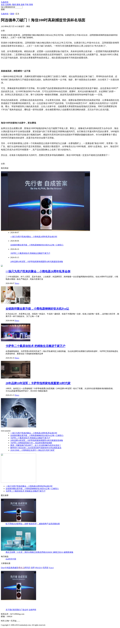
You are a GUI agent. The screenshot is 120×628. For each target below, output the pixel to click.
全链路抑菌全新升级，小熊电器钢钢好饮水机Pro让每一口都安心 (37, 245)
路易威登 (14, 568)
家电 (18, 5)
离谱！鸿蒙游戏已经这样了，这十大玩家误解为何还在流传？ (35, 445)
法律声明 (32, 610)
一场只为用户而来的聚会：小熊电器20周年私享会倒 (38, 271)
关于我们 (9, 610)
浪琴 (33, 568)
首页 (3, 5)
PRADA (39, 568)
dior (7, 559)
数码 (14, 5)
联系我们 (17, 610)
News (17, 283)
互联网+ (8, 5)
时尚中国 (12, 559)
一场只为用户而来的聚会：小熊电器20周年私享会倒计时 (33, 237)
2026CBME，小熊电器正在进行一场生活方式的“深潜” (32, 450)
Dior (2, 568)
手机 (27, 5)
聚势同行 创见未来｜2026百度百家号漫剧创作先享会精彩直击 (35, 448)
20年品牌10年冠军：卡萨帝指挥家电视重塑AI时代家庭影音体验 (36, 262)
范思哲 (45, 568)
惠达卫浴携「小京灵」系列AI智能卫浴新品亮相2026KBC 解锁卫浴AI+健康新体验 (39, 552)
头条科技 (4, 2)
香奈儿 (21, 568)
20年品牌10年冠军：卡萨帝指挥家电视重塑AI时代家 (38, 383)
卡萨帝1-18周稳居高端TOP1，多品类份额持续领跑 (31, 443)
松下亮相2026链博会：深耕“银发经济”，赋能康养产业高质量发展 (33, 524)
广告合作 (24, 610)
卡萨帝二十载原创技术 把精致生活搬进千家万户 (30, 253)
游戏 (22, 5)
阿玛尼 (27, 568)
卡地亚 (7, 568)
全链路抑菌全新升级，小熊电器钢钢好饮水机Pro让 (37, 308)
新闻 (31, 5)
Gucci (51, 568)
